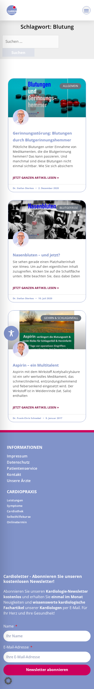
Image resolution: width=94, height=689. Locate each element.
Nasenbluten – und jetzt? (36, 255)
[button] (86, 10)
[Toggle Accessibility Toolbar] (11, 333)
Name (9, 626)
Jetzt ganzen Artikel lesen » (36, 178)
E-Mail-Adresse (16, 647)
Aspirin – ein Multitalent (36, 365)
